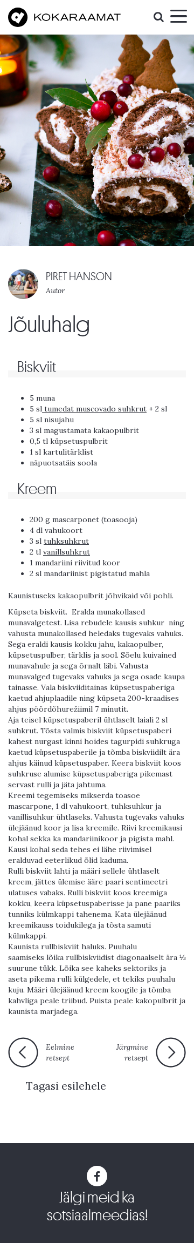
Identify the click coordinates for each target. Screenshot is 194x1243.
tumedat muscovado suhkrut (94, 409)
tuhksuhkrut (66, 541)
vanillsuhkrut (66, 552)
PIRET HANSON (79, 276)
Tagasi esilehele (66, 1085)
